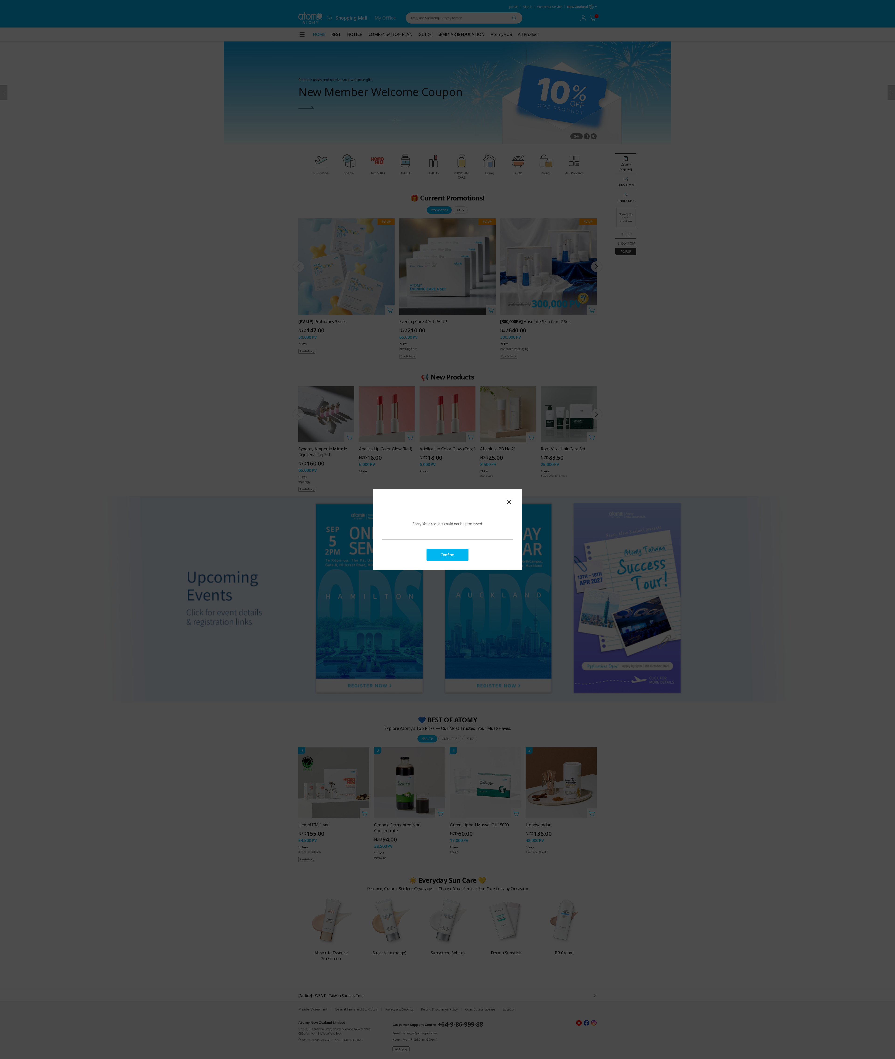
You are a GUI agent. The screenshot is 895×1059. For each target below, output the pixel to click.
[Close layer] (509, 502)
